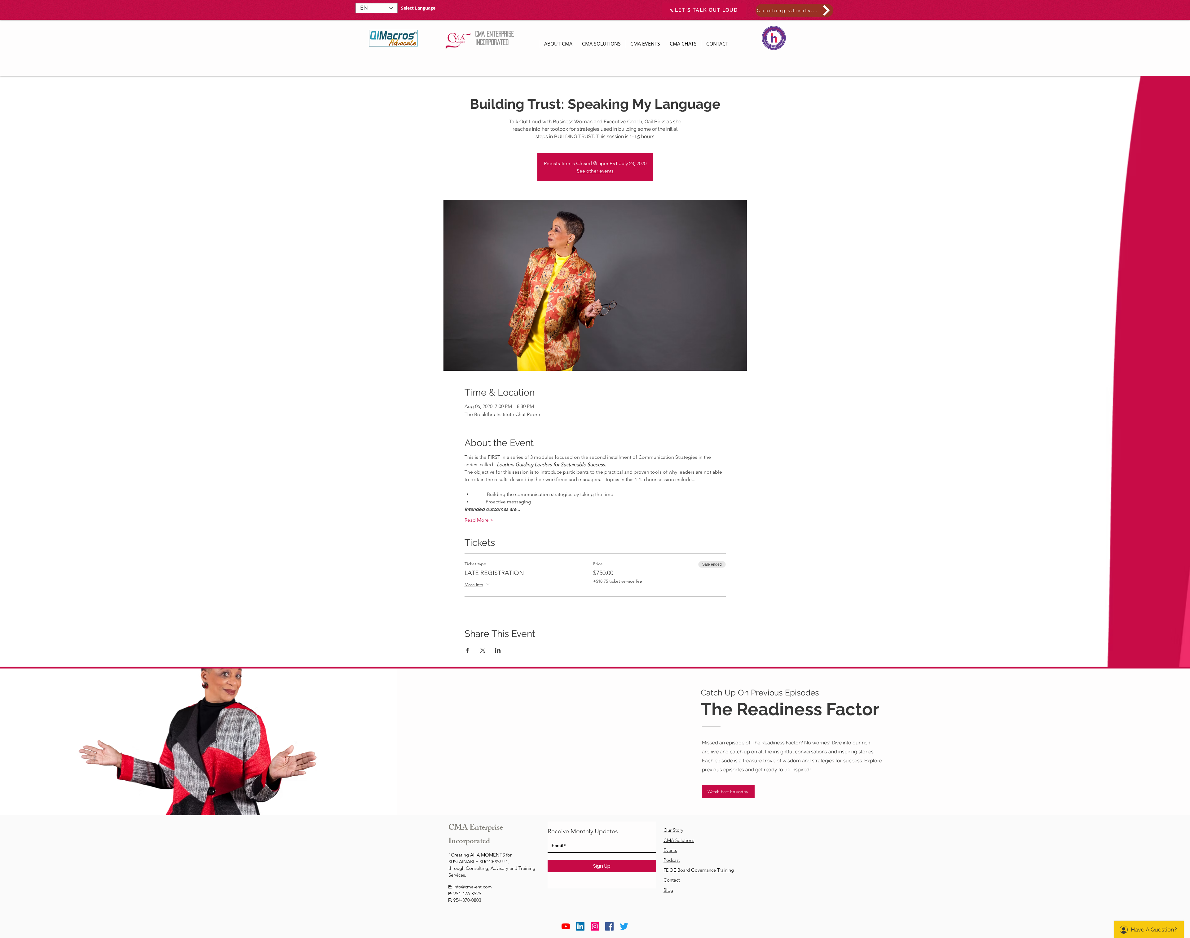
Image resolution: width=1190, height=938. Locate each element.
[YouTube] (566, 926)
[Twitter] (624, 926)
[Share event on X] (483, 650)
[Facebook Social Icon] (609, 926)
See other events (595, 171)
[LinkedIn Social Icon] (580, 926)
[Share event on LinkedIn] (498, 650)
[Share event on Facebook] (467, 650)
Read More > (479, 520)
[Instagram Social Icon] (595, 926)
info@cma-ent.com (472, 887)
